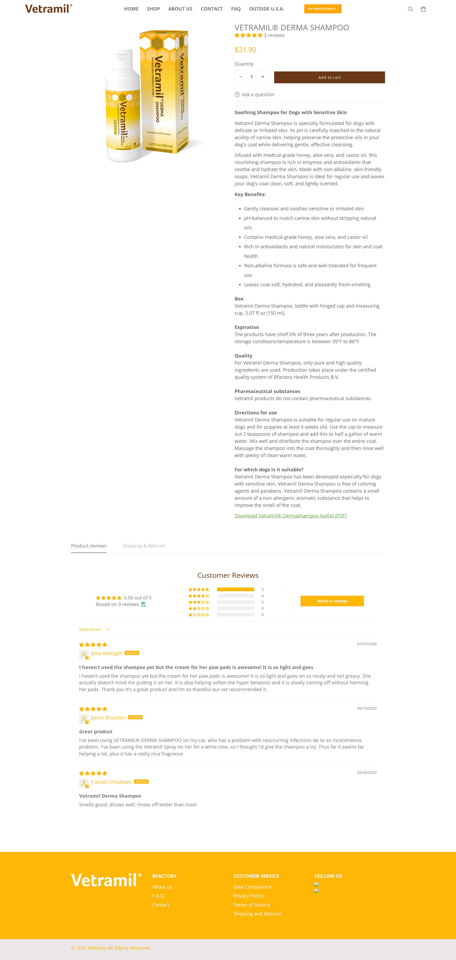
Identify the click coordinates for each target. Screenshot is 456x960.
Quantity (244, 64)
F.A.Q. (158, 896)
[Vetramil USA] (49, 8)
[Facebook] (350, 884)
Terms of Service (251, 904)
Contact (160, 904)
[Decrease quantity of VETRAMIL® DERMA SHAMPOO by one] (240, 76)
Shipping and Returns (257, 913)
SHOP (153, 9)
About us (162, 887)
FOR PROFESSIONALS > (322, 9)
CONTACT (212, 9)
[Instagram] (350, 891)
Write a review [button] (332, 601)
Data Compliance (252, 887)
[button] (423, 9)
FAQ (236, 9)
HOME (131, 9)
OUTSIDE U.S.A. (266, 9)
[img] (93, 644)
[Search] (410, 9)
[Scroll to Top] (446, 931)
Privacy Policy (248, 896)
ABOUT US (180, 9)
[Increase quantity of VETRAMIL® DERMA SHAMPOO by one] (263, 76)
